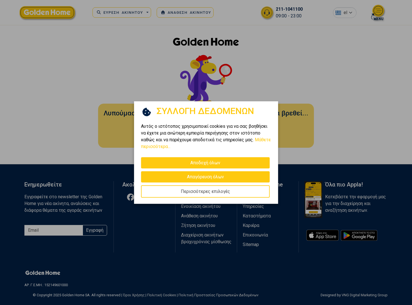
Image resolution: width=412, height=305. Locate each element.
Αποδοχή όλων (205, 162)
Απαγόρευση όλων (205, 176)
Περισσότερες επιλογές (205, 191)
